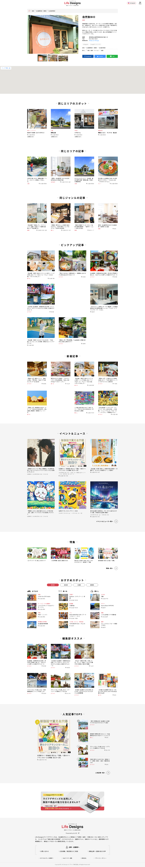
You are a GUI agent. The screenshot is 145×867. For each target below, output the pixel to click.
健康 (102, 50)
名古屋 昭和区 (52, 11)
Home (29, 10)
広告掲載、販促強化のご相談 (69, 851)
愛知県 (53, 585)
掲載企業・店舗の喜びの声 (97, 851)
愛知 (33, 11)
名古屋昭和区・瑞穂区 (41, 11)
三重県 (79, 585)
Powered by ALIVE (71, 833)
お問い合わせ (44, 851)
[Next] (75, 34)
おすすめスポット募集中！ (47, 858)
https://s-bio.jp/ (94, 40)
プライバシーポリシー (101, 858)
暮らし (84, 50)
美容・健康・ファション (93, 50)
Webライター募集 (67, 858)
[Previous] (30, 34)
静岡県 (92, 585)
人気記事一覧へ (100, 773)
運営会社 (84, 858)
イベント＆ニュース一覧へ (104, 521)
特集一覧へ (109, 568)
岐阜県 (66, 585)
